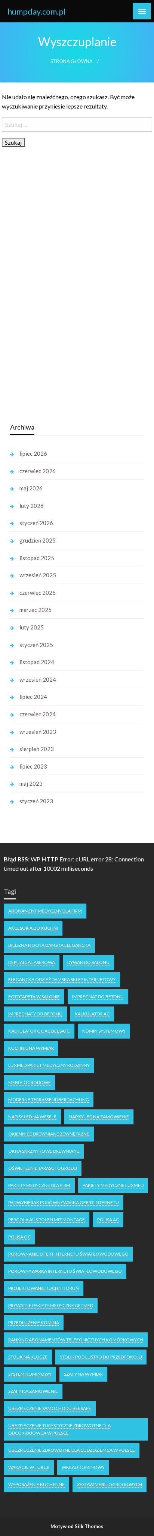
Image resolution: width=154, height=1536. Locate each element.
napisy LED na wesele (32, 1116)
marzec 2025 (35, 609)
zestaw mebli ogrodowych (109, 1484)
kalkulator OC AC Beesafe (39, 1031)
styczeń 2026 (36, 522)
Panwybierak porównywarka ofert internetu (63, 1202)
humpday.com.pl (36, 11)
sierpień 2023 (36, 748)
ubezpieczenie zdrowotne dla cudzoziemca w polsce (71, 1450)
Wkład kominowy (83, 1467)
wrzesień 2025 (37, 575)
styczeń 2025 (36, 644)
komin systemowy (104, 1031)
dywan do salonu (88, 962)
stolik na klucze (27, 1357)
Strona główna (71, 61)
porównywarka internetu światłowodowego (65, 1271)
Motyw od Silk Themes (77, 1526)
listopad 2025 (36, 558)
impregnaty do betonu (35, 1014)
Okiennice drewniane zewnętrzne (48, 1134)
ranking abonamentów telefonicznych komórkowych (75, 1339)
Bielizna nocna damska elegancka (49, 945)
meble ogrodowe (29, 1082)
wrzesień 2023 (37, 731)
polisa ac (108, 1219)
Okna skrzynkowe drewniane (43, 1151)
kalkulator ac (92, 1014)
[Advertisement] (66, 299)
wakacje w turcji (28, 1467)
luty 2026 (31, 505)
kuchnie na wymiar (31, 1048)
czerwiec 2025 (37, 592)
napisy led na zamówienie (99, 1116)
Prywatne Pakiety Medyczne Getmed (50, 1305)
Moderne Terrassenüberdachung (48, 1099)
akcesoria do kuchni (33, 928)
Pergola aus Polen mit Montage (46, 1219)
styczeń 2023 (36, 801)
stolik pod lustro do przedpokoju (101, 1357)
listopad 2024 (36, 662)
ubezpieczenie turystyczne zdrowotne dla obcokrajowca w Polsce (59, 1429)
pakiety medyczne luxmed (113, 1185)
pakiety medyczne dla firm (39, 1185)
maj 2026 (31, 488)
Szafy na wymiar (83, 1374)
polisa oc (19, 1237)
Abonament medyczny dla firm (45, 911)
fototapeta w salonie (34, 996)
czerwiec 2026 (37, 471)
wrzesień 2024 (37, 679)
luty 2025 (31, 627)
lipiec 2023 (33, 766)
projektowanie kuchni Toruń (43, 1288)
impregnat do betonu (98, 996)
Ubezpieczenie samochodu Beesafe (49, 1408)
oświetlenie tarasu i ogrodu (42, 1168)
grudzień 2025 (37, 540)
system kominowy (30, 1374)
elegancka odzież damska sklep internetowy (62, 979)
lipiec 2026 (33, 453)
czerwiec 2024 (37, 714)
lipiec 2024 (33, 696)
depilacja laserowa (31, 962)
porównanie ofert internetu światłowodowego (68, 1254)
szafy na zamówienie (33, 1391)
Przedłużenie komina (33, 1322)
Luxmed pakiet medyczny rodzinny (49, 1065)
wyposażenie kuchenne (36, 1484)
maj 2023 (31, 783)
